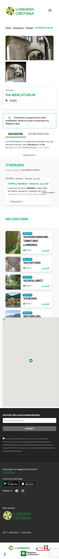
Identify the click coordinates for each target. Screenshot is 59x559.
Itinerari (29, 28)
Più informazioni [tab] (39, 134)
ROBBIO (13, 100)
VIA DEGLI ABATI (33, 280)
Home (8, 28)
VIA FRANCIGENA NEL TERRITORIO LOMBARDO (36, 240)
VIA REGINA (30, 298)
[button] (29, 155)
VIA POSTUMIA (32, 262)
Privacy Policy (26, 532)
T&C (4, 532)
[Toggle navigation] (50, 10)
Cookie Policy (14, 532)
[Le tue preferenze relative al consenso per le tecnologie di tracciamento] (4, 554)
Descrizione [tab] (15, 134)
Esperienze (18, 28)
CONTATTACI (9, 472)
